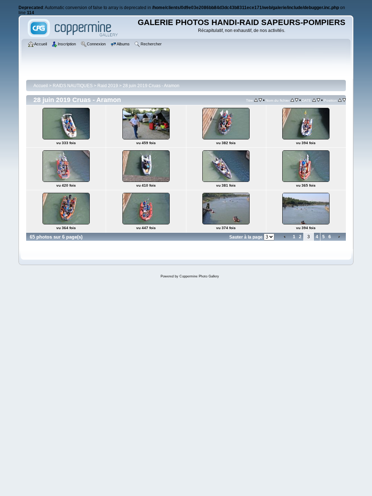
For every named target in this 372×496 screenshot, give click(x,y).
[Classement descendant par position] (344, 100)
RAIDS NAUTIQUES (73, 85)
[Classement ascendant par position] (339, 100)
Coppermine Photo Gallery (199, 276)
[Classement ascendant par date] (314, 100)
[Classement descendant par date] (318, 100)
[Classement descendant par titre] (260, 100)
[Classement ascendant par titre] (256, 100)
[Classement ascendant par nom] (292, 100)
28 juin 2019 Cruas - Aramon (151, 85)
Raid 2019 (107, 85)
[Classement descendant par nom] (296, 100)
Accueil (40, 85)
